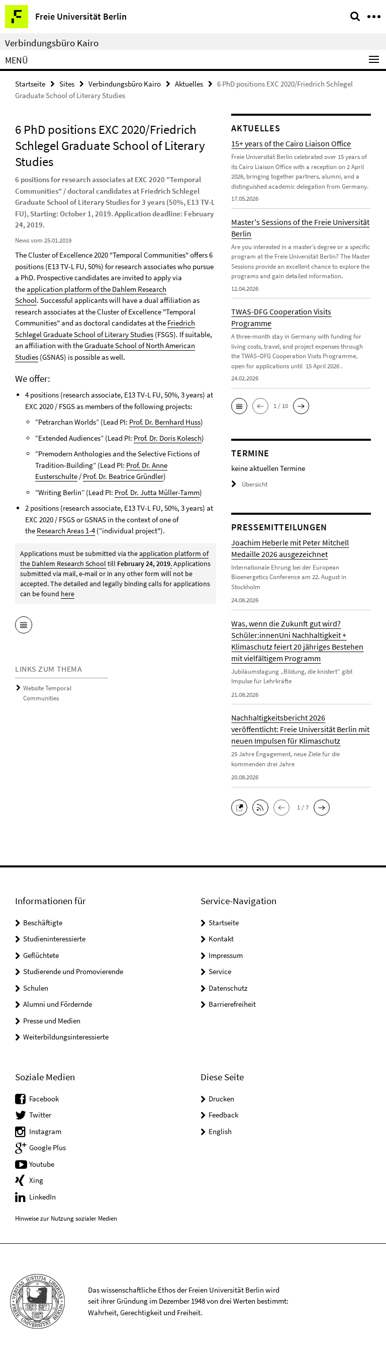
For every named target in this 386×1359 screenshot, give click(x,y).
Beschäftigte (42, 922)
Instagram (45, 1131)
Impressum (226, 955)
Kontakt (221, 938)
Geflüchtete (41, 955)
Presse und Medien (51, 1020)
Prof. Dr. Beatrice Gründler (123, 476)
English (220, 1131)
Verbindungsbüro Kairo (52, 43)
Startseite (30, 84)
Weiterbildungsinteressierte (66, 1037)
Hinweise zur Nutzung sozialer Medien (66, 1218)
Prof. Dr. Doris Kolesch (168, 438)
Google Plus (47, 1147)
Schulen (35, 988)
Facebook (44, 1098)
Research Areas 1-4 (66, 530)
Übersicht (254, 484)
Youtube (41, 1164)
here (67, 593)
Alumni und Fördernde (57, 1004)
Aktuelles (189, 84)
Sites (66, 84)
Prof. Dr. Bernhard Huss (165, 422)
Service (220, 971)
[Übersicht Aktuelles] (23, 626)
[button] (239, 406)
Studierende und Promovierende (73, 971)
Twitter (40, 1115)
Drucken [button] (221, 1098)
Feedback (223, 1115)
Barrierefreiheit (232, 1004)
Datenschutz (228, 988)
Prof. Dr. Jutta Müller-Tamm (157, 492)
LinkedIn (42, 1197)
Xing (36, 1180)
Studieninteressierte (54, 938)
